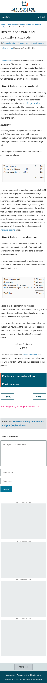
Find (42, 16)
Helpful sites (35, 675)
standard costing (7, 229)
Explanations (12, 24)
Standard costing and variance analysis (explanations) (23, 43)
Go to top (23, 666)
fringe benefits (33, 103)
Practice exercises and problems (18, 376)
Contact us (10, 675)
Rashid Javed (8, 48)
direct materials (30, 354)
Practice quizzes (10, 384)
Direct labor (5, 60)
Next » (39, 396)
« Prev (7, 396)
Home (3, 24)
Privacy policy (23, 675)
